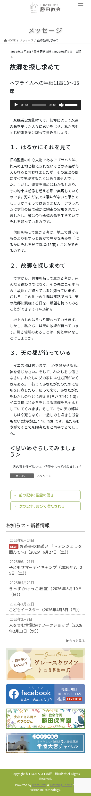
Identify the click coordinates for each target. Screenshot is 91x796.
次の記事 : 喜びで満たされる (42, 506)
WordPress (39, 785)
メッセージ (44, 475)
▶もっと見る (75, 640)
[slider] (72, 104)
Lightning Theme (61, 785)
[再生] (16, 104)
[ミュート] (61, 104)
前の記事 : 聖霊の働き (36, 494)
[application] (45, 105)
